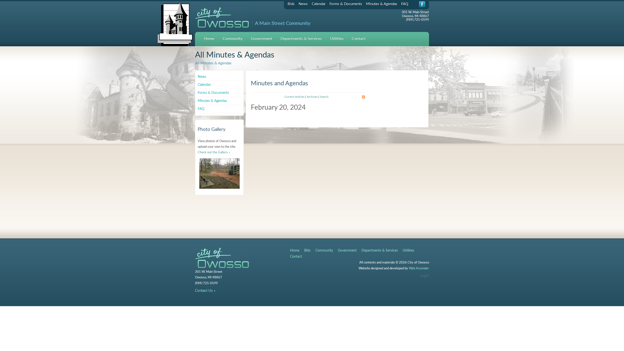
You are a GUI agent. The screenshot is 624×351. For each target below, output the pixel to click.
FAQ (404, 4)
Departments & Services (301, 38)
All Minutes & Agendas (213, 63)
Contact (359, 38)
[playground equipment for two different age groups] (219, 173)
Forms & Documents (346, 4)
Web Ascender (419, 268)
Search (324, 96)
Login (424, 276)
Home (209, 38)
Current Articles (294, 96)
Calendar (319, 4)
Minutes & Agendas (381, 4)
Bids (291, 4)
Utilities (336, 38)
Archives (312, 96)
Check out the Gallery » (214, 152)
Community (233, 38)
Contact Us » (205, 290)
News (303, 4)
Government (261, 38)
